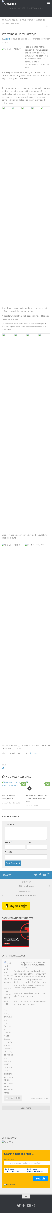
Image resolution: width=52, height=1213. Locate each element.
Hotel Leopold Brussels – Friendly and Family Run (36, 798)
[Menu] (48, 3)
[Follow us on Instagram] (48, 874)
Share (46, 1098)
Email (30, 842)
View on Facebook (37, 1098)
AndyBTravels (27, 962)
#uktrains (28, 1001)
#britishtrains (40, 1001)
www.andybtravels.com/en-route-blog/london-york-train (29, 994)
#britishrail (19, 1001)
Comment (10, 824)
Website (8, 852)
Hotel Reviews (26, 20)
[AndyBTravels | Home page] (11, 3)
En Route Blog (9, 20)
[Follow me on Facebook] (39, 874)
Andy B (7, 39)
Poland (15, 23)
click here (33, 753)
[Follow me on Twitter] (35, 874)
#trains (31, 1004)
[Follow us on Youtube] (44, 874)
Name (8, 842)
